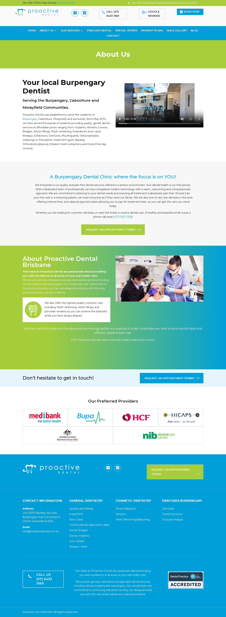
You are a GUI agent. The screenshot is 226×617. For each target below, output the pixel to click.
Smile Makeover (126, 508)
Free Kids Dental (99, 30)
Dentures (168, 508)
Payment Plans (152, 30)
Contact (113, 36)
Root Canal (76, 519)
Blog (194, 30)
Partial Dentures (172, 514)
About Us (46, 30)
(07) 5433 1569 (123, 216)
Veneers (121, 514)
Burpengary (30, 119)
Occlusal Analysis (172, 519)
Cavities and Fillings (81, 508)
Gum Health (76, 541)
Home (32, 30)
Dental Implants (79, 535)
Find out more (65, 2)
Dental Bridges (78, 530)
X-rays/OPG (76, 514)
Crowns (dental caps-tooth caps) (89, 524)
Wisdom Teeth (78, 546)
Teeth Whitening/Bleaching (133, 519)
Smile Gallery (177, 30)
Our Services (70, 30)
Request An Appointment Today (111, 229)
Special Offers (126, 30)
